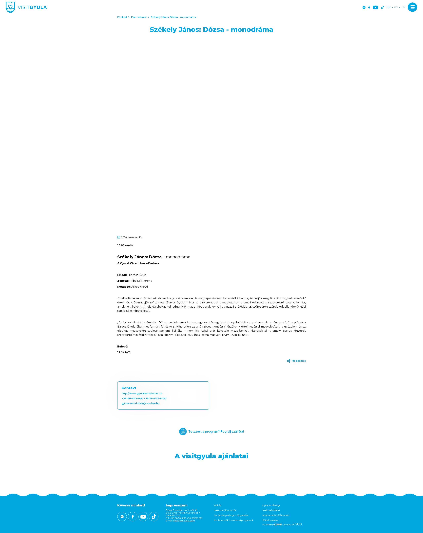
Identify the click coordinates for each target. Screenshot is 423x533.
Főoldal (122, 17)
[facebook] (369, 8)
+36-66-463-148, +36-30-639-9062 (144, 398)
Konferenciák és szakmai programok (233, 520)
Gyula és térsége (271, 505)
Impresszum (177, 505)
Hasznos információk (225, 510)
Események (138, 17)
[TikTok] (383, 8)
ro (396, 7)
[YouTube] (375, 7)
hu (388, 7)
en (403, 7)
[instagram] (364, 7)
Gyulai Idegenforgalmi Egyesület (231, 515)
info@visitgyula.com (184, 520)
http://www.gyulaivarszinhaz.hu (142, 393)
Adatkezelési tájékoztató (275, 515)
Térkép (218, 505)
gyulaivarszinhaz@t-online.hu (140, 403)
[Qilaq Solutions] (298, 524)
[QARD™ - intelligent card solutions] (278, 524)
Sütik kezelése (270, 520)
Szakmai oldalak (271, 510)
